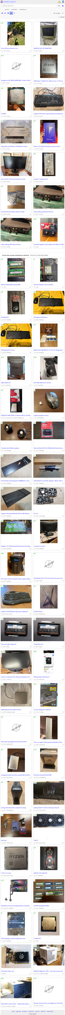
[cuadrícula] (8, 13)
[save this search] (62, 5)
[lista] (2, 13)
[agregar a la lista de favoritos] (2, 51)
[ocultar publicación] (30, 51)
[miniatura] (5, 13)
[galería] (11, 13)
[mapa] (14, 13)
